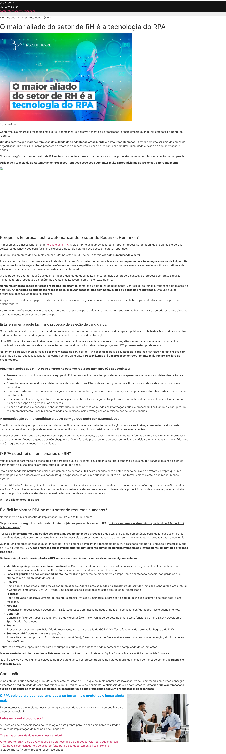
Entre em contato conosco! (21, 718)
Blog (3, 17)
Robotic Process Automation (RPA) (29, 17)
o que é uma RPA (58, 244)
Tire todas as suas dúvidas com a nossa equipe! (31, 735)
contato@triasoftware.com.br (17, 10)
